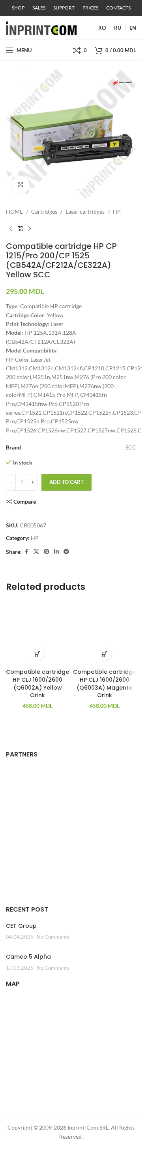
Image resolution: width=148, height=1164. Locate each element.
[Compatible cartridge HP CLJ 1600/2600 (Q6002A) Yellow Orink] (37, 633)
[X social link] (36, 551)
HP (117, 211)
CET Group (21, 926)
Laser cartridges (85, 211)
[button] (38, 654)
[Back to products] (20, 228)
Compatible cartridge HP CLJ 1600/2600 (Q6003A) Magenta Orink (104, 683)
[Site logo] (41, 27)
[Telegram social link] (66, 551)
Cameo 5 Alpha (28, 957)
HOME (14, 211)
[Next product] (29, 228)
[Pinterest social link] (46, 551)
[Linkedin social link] (56, 551)
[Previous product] (10, 228)
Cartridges (44, 211)
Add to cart (66, 482)
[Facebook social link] (26, 551)
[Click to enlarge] (21, 184)
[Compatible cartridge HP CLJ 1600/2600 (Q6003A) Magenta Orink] (104, 633)
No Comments (53, 937)
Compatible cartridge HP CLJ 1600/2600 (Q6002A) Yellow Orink (37, 683)
